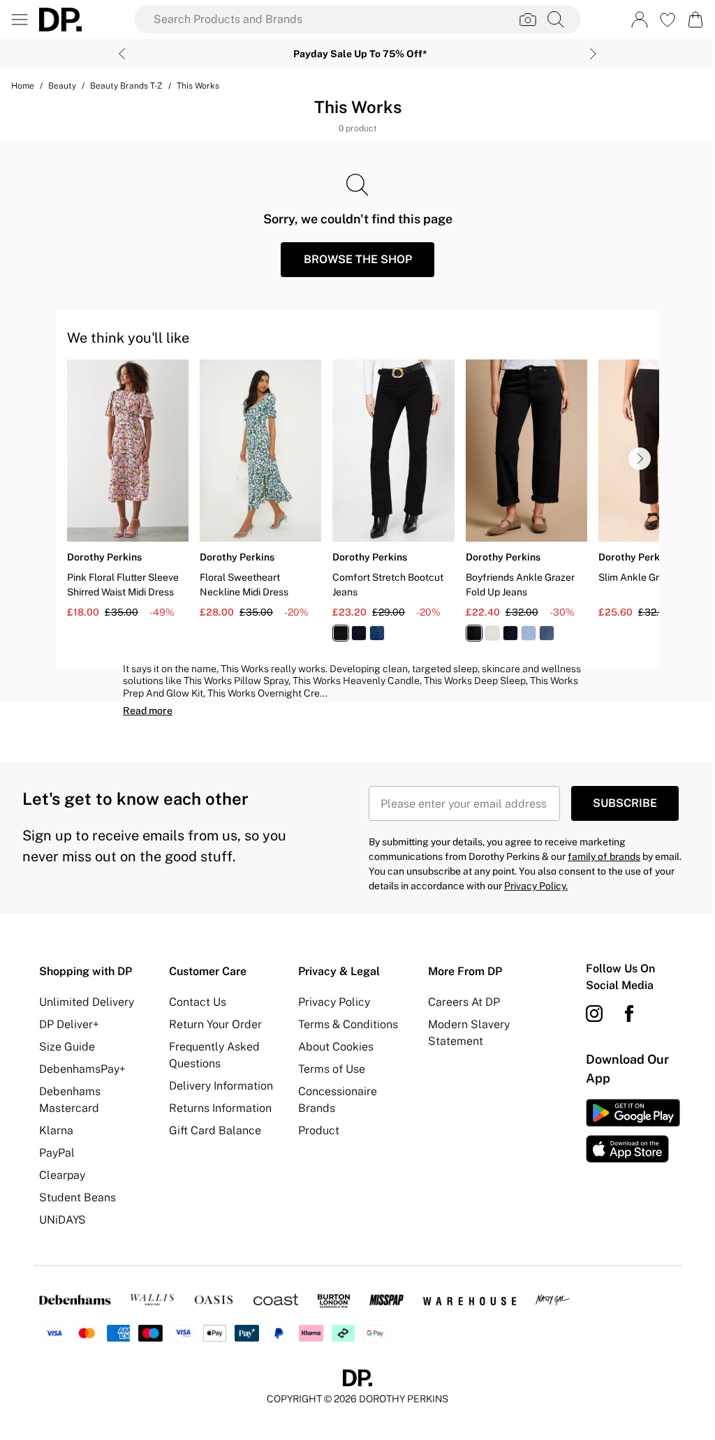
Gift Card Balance (215, 1130)
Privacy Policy (334, 1002)
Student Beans (77, 1197)
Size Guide (67, 1046)
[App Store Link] (633, 1131)
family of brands (604, 856)
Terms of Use (331, 1069)
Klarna (56, 1130)
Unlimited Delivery (86, 1002)
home (22, 86)
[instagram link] (594, 1013)
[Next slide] (593, 54)
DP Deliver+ (69, 1024)
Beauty (62, 86)
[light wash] (528, 633)
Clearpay (62, 1175)
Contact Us (197, 1002)
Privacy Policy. (536, 885)
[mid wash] (377, 633)
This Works (198, 86)
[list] (363, 508)
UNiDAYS (62, 1219)
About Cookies (336, 1046)
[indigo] (359, 633)
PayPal (57, 1152)
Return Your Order (215, 1024)
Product (318, 1130)
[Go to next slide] (639, 458)
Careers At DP (464, 1002)
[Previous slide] (122, 54)
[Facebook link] (629, 1013)
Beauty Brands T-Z (126, 86)
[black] (340, 633)
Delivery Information (221, 1085)
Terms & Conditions (348, 1024)
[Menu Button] (19, 19)
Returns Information (220, 1108)
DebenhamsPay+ (82, 1069)
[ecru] (492, 633)
